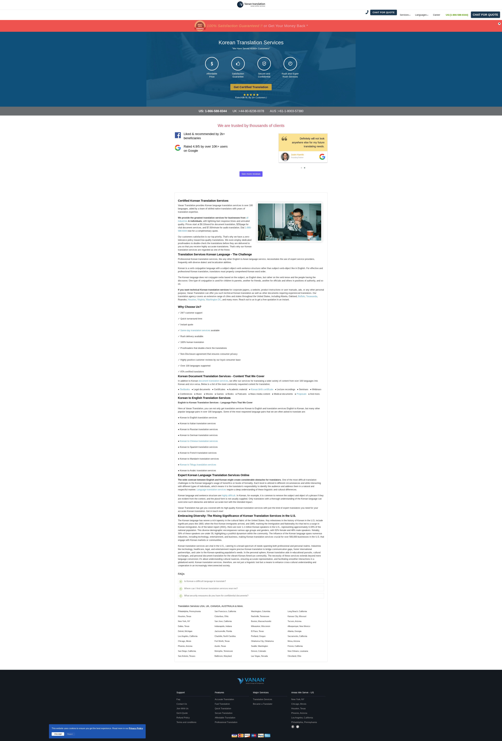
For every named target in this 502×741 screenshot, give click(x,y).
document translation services (213, 381)
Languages (421, 15)
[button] (301, 167)
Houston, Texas (298, 708)
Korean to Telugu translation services (198, 464)
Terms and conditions (186, 722)
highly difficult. (229, 495)
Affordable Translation (225, 718)
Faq (178, 699)
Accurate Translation (224, 699)
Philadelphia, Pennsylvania (304, 722)
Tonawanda (311, 296)
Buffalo (301, 296)
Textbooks (185, 389)
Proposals (301, 394)
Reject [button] (70, 734)
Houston (192, 299)
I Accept (58, 734)
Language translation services (211, 489)
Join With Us (182, 708)
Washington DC (213, 299)
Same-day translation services (195, 330)
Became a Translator (262, 704)
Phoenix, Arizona (299, 713)
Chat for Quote (485, 14)
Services (404, 15)
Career (436, 15)
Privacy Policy (136, 728)
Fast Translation (222, 704)
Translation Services (262, 699)
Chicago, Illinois (298, 704)
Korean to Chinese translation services (199, 441)
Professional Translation (226, 722)
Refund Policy (183, 718)
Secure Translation (223, 713)
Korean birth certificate (262, 389)
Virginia (201, 299)
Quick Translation (223, 708)
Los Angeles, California (302, 718)
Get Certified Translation (251, 87)
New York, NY (297, 699)
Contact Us (181, 704)
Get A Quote (182, 713)
